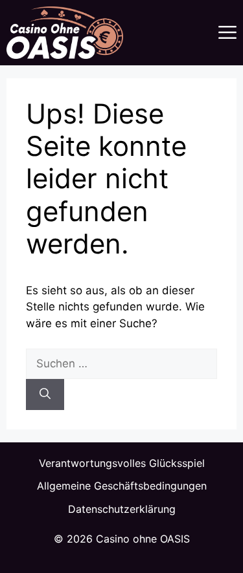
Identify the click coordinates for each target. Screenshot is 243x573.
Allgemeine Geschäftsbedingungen (122, 485)
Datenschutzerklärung (122, 509)
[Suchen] (45, 394)
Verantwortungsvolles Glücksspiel (122, 463)
